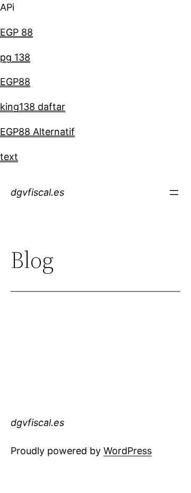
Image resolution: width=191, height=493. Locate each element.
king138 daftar (32, 106)
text (9, 156)
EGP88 (15, 81)
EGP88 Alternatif (37, 131)
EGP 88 (16, 32)
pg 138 (15, 57)
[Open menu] (174, 192)
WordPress (127, 450)
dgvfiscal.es (37, 192)
